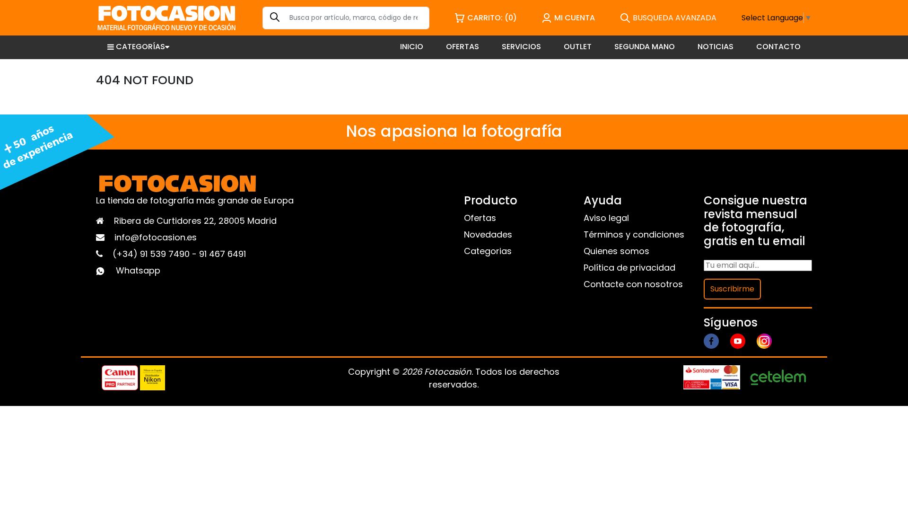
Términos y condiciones (634, 234)
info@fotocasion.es (155, 237)
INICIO (411, 46)
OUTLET (578, 46)
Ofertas (480, 218)
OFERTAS (462, 46)
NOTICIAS (715, 46)
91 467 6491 (222, 254)
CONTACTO (778, 46)
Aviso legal (606, 218)
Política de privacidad (629, 267)
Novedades (488, 234)
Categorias (488, 251)
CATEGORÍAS (140, 46)
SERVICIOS (521, 46)
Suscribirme (732, 288)
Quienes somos (616, 251)
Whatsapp (138, 270)
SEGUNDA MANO (644, 46)
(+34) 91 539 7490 (152, 254)
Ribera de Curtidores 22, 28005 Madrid (195, 221)
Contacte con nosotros (633, 284)
